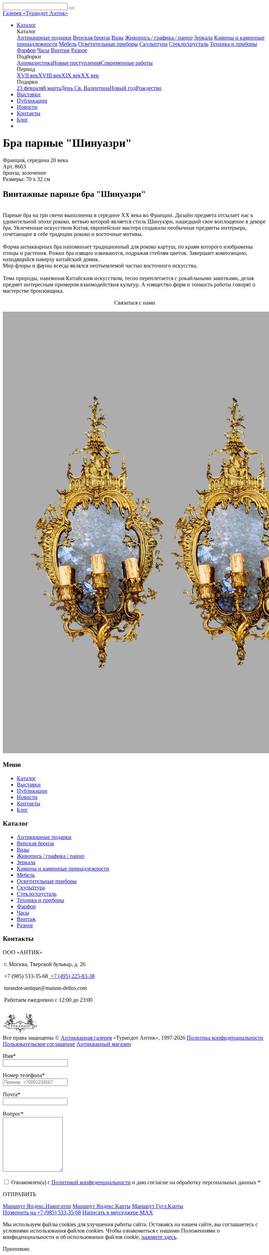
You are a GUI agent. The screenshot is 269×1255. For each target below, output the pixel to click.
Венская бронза (91, 38)
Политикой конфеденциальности (91, 1182)
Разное (79, 50)
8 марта (52, 88)
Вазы (117, 38)
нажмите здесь (159, 1237)
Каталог (26, 25)
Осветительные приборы (108, 44)
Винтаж (60, 50)
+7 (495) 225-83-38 (72, 976)
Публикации (32, 101)
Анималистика (35, 63)
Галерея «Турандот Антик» (35, 13)
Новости (27, 107)
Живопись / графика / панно (159, 38)
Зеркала (203, 38)
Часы (43, 50)
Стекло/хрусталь (188, 44)
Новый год (123, 88)
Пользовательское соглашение (39, 1044)
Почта (10, 1094)
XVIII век (49, 75)
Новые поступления (77, 63)
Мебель (68, 44)
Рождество (148, 88)
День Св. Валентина (85, 88)
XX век (90, 75)
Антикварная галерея (86, 1038)
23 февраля (30, 88)
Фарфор (26, 50)
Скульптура (153, 44)
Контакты (28, 113)
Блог (22, 120)
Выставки (29, 94)
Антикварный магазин (103, 1044)
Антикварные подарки (44, 38)
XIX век (71, 75)
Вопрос (12, 1114)
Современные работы (127, 63)
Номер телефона (22, 1075)
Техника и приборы (233, 44)
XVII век (27, 75)
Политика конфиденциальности (225, 1038)
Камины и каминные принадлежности (63, 869)
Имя (8, 1056)
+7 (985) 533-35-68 (25, 976)
